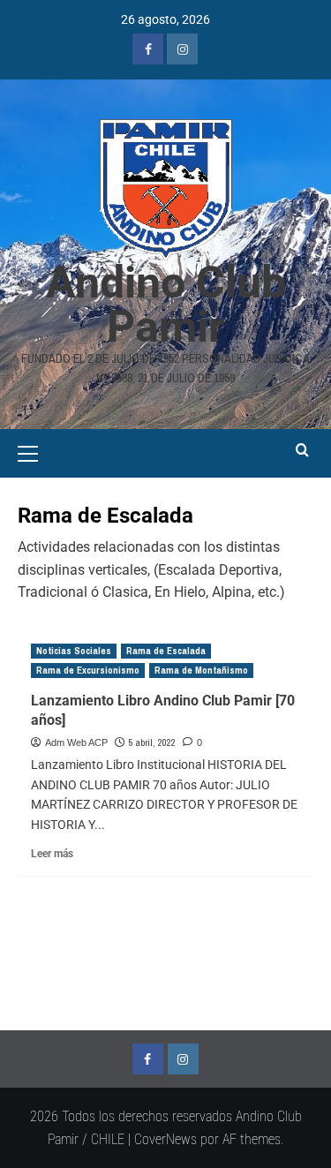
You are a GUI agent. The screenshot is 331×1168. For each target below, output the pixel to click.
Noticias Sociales (73, 650)
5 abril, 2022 (152, 742)
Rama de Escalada (166, 650)
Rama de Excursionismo (87, 670)
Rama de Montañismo (201, 670)
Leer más (52, 854)
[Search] (302, 450)
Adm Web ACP (76, 742)
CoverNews (165, 1139)
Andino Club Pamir (166, 304)
